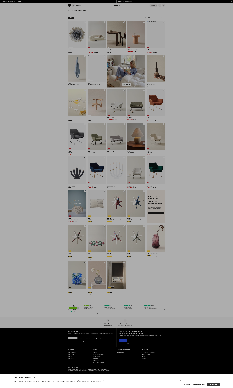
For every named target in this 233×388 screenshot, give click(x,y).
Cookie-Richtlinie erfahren (95, 381)
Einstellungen (187, 384)
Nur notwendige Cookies (199, 384)
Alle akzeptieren (213, 384)
